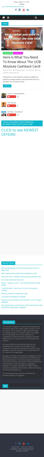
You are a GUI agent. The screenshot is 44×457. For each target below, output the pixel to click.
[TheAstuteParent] (3, 17)
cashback (5, 73)
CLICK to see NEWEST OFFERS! (19, 132)
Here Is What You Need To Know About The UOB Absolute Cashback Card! (22, 62)
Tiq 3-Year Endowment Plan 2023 (13, 6)
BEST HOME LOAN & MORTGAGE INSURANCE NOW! (19, 273)
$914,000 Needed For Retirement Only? (14, 294)
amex (38, 70)
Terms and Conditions (27, 447)
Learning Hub (8, 53)
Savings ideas (18, 53)
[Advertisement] (22, 232)
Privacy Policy (15, 447)
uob (17, 73)
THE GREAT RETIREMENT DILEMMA (13, 297)
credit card (12, 73)
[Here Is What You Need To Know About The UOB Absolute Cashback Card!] (22, 28)
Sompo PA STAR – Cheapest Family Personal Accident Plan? (21, 277)
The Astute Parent (20, 70)
